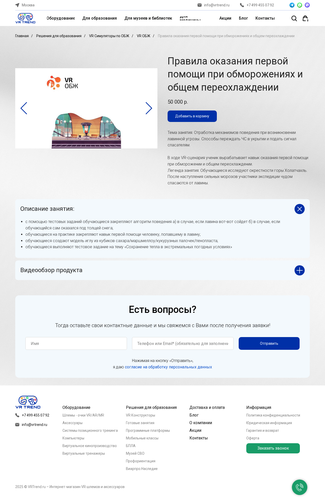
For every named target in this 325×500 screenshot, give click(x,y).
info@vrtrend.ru (217, 5)
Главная (22, 36)
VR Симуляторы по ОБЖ (109, 36)
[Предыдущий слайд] (23, 108)
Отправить (269, 343)
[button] (273, 448)
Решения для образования (59, 36)
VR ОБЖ (143, 36)
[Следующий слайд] (148, 108)
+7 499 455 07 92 (260, 5)
